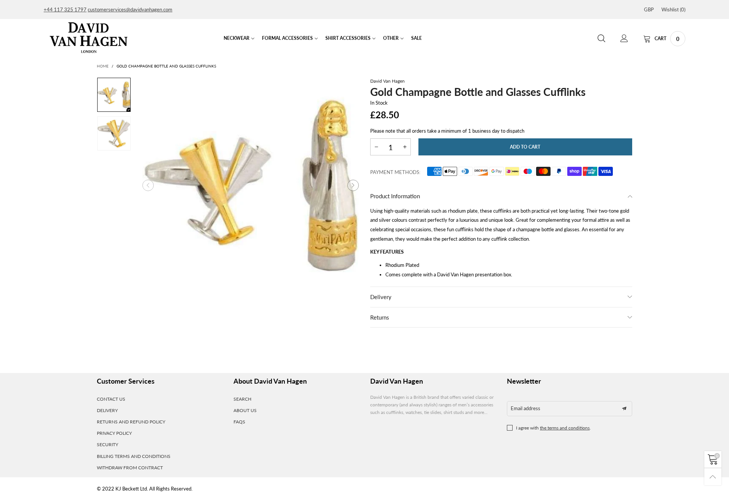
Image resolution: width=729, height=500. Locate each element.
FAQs (239, 422)
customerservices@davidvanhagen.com (130, 9)
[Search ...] (601, 38)
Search (242, 399)
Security (107, 444)
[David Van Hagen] (88, 37)
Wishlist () (673, 9)
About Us (245, 410)
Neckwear (236, 38)
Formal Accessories (287, 38)
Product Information (395, 196)
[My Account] (624, 38)
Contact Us (111, 399)
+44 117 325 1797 (65, 9)
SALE (416, 38)
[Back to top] (712, 476)
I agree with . (553, 428)
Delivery (380, 296)
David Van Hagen (387, 81)
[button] (148, 185)
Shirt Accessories (348, 38)
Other (391, 38)
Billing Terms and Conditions (133, 456)
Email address (525, 408)
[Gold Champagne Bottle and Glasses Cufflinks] (250, 185)
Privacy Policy (114, 433)
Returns (379, 317)
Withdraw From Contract (130, 467)
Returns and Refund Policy (131, 422)
